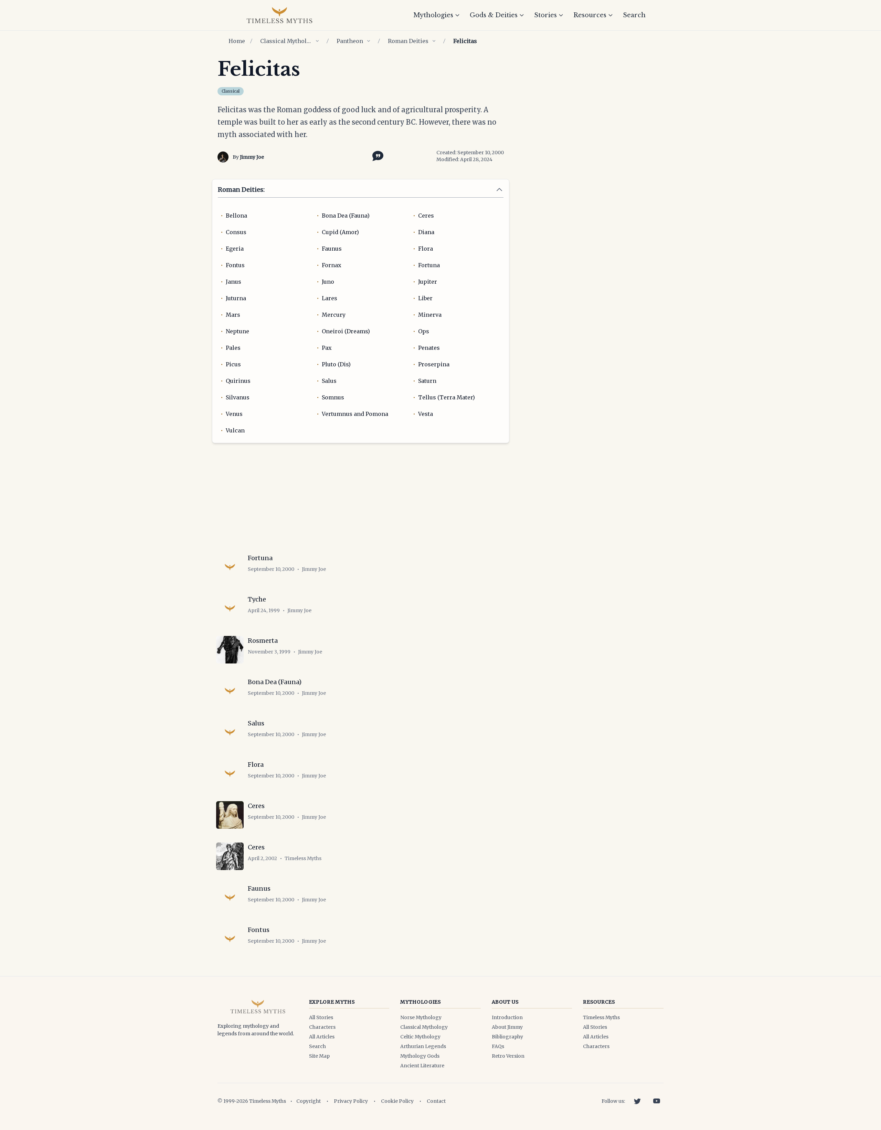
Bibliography (507, 1037)
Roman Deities (408, 41)
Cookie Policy (397, 1101)
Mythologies (433, 15)
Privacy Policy (351, 1101)
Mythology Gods (419, 1056)
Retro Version (508, 1056)
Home (237, 41)
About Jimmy (507, 1027)
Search (634, 15)
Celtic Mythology (420, 1037)
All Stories (321, 1017)
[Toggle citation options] (376, 155)
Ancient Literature (422, 1066)
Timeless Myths (601, 1017)
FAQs (498, 1046)
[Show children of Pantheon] (368, 41)
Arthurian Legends (423, 1046)
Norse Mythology (421, 1017)
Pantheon (350, 41)
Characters (322, 1027)
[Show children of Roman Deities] (434, 41)
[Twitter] (637, 1101)
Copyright (308, 1101)
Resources (589, 15)
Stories (545, 15)
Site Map (319, 1056)
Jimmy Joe (252, 157)
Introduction (507, 1017)
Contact (436, 1101)
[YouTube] (657, 1101)
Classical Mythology (286, 41)
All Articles (322, 1037)
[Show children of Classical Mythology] (317, 41)
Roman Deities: (241, 189)
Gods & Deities (494, 15)
